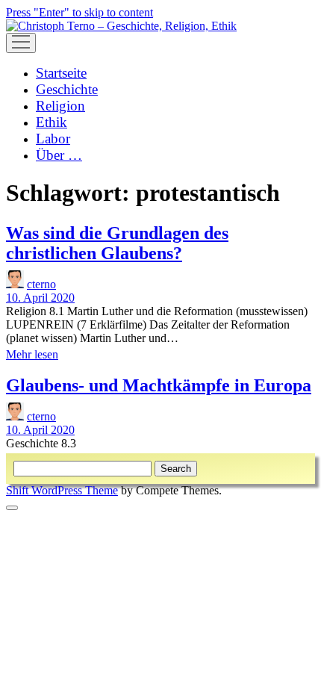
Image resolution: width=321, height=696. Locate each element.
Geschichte (67, 89)
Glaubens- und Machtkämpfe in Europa (158, 385)
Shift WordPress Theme (62, 490)
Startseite (61, 73)
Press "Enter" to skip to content (79, 12)
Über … (59, 155)
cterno (41, 284)
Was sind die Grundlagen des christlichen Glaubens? (117, 243)
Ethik (51, 122)
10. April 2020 (40, 297)
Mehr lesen (32, 354)
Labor (53, 138)
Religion (60, 106)
